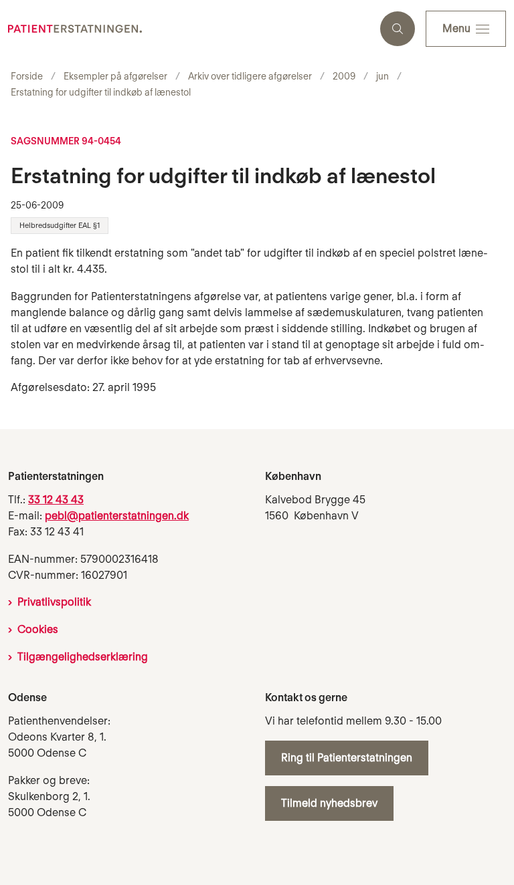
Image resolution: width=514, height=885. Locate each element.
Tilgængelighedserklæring (82, 656)
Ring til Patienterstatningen (346, 757)
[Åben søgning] (397, 28)
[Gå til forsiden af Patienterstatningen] (184, 29)
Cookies (37, 629)
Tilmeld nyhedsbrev (329, 803)
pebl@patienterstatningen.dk (117, 515)
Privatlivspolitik (54, 602)
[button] (466, 29)
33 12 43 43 (56, 499)
